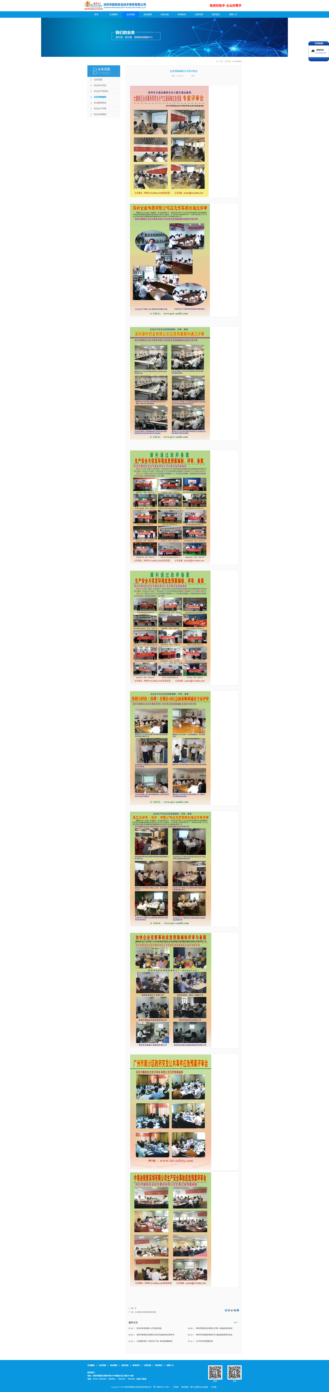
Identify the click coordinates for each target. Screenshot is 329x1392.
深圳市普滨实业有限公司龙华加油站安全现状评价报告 (156, 1335)
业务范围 (228, 61)
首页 (96, 14)
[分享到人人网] (238, 1310)
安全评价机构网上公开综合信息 (149, 1328)
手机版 (175, 1387)
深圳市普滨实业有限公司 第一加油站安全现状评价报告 (215, 1328)
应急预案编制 (237, 61)
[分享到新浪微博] (232, 1310)
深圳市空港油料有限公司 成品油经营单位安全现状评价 (215, 1335)
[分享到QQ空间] (229, 1310)
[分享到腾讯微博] (235, 1310)
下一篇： (142, 1312)
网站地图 (184, 1387)
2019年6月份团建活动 (204, 1341)
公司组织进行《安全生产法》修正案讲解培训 (154, 1341)
